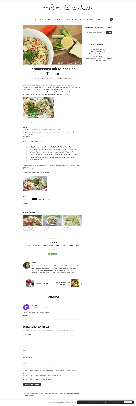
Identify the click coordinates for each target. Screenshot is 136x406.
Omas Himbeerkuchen (101, 54)
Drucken (54, 254)
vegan (77, 245)
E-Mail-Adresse (28, 357)
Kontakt (99, 19)
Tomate (71, 245)
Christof (34, 305)
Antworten (27, 316)
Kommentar (27, 335)
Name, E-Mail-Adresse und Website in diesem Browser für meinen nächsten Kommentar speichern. (50, 370)
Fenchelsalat (66, 227)
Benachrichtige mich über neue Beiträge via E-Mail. (38, 380)
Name (25, 350)
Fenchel (28, 245)
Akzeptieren (128, 402)
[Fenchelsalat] (72, 220)
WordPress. (61, 402)
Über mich (90, 19)
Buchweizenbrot (101, 49)
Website (25, 364)
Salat (57, 245)
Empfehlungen (71, 19)
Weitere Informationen (117, 402)
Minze (44, 245)
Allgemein (63, 78)
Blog (41, 19)
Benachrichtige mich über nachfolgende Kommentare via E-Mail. (42, 375)
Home (35, 19)
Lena (43, 78)
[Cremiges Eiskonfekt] (30, 283)
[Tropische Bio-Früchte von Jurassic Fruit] (75, 283)
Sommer (64, 245)
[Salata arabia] (52, 220)
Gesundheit (58, 19)
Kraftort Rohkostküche (68, 8)
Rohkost (51, 245)
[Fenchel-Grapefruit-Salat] (32, 220)
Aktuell (101, 56)
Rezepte (48, 19)
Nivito (95, 56)
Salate (68, 78)
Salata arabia (46, 227)
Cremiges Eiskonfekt (42, 283)
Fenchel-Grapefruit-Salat (29, 227)
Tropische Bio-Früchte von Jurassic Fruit (63, 283)
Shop (81, 19)
